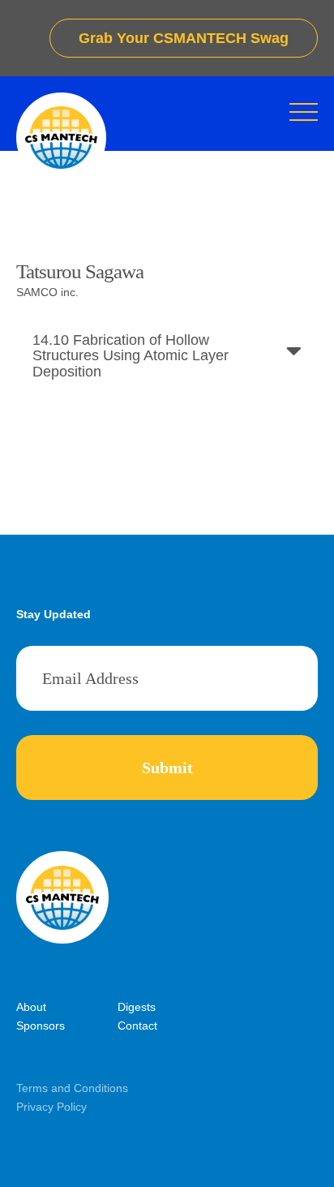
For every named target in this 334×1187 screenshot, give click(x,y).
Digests (137, 1006)
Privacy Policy (51, 1106)
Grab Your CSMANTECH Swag (184, 38)
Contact (137, 1025)
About (31, 1006)
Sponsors (40, 1025)
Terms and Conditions (72, 1088)
